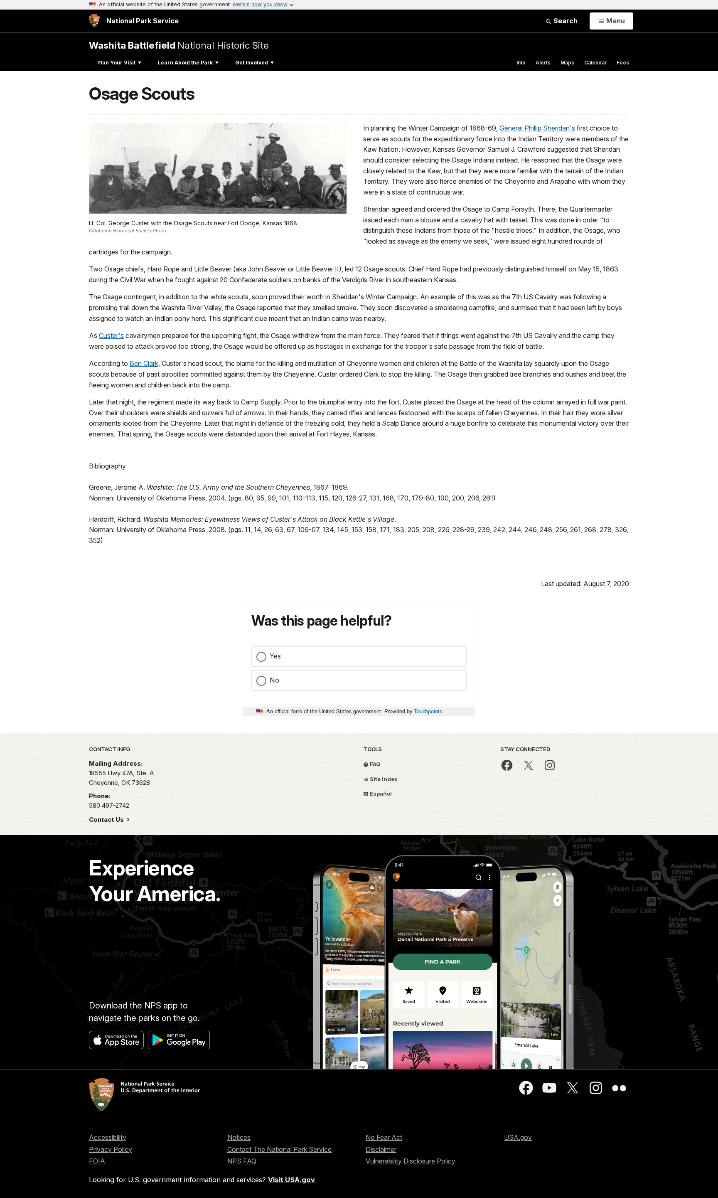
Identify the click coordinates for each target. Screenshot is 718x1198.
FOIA (97, 1161)
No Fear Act (384, 1137)
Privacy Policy (110, 1149)
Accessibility (107, 1137)
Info (521, 62)
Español (380, 793)
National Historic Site (179, 45)
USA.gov (518, 1137)
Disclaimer (381, 1149)
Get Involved (251, 62)
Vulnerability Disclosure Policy (410, 1161)
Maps (567, 62)
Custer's (111, 335)
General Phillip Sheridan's (537, 128)
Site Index (383, 779)
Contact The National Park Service (279, 1149)
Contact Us (107, 819)
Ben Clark (144, 363)
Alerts (543, 62)
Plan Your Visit (116, 62)
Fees (623, 62)
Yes (275, 656)
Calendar (595, 62)
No (274, 680)
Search (565, 21)
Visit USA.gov (291, 1180)
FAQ (375, 764)
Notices (239, 1137)
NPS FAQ (241, 1161)
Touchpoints (428, 711)
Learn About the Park (185, 62)
